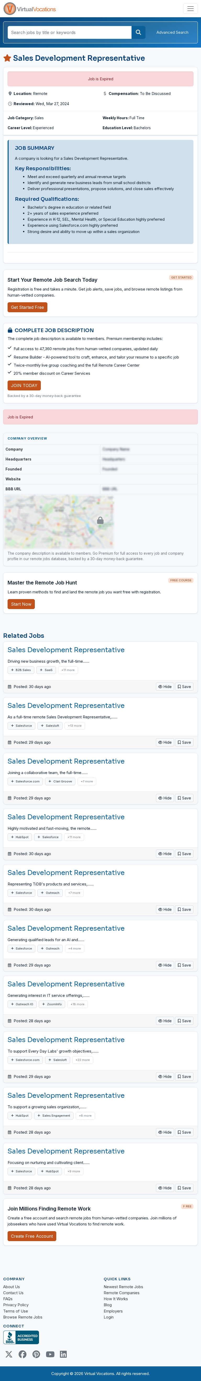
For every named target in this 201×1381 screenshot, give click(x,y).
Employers (113, 1311)
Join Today (24, 385)
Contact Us (13, 1292)
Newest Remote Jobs (123, 1286)
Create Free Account (32, 1236)
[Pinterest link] (36, 1354)
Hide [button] (167, 686)
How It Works (116, 1298)
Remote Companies (121, 1292)
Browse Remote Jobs (22, 1317)
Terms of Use (15, 1311)
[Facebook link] (22, 1354)
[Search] (138, 32)
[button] (184, 687)
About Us (11, 1286)
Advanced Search (172, 32)
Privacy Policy (16, 1304)
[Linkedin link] (63, 1354)
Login (109, 1317)
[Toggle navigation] (190, 8)
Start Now (21, 604)
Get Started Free (27, 307)
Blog (108, 1304)
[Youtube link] (49, 1354)
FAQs (8, 1298)
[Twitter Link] (9, 1354)
